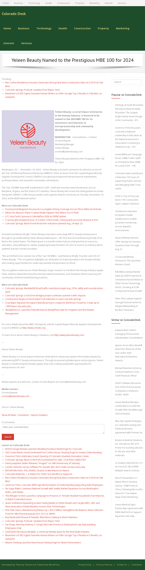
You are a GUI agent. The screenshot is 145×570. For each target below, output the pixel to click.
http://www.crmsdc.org (33, 327)
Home (6, 3)
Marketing (94, 3)
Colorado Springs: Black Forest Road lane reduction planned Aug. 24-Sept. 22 (44, 223)
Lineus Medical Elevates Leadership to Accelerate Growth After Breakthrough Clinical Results (128, 408)
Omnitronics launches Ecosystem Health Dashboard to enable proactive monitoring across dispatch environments (126, 221)
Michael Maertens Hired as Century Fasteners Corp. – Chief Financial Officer (128, 372)
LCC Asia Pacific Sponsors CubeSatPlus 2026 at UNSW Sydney (35, 216)
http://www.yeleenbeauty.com (69, 335)
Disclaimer (23, 415)
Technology (34, 3)
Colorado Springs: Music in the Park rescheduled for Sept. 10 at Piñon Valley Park (45, 459)
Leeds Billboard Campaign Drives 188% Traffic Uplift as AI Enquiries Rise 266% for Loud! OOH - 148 (128, 160)
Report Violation (39, 415)
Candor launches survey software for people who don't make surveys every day (45, 466)
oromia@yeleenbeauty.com (16, 396)
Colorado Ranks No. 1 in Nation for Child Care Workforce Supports (38, 474)
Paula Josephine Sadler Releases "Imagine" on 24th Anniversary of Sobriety (42, 463)
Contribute (137, 564)
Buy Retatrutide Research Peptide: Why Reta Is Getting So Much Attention (41, 517)
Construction (63, 3)
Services (122, 3)
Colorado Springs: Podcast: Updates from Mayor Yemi (32, 89)
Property (79, 3)
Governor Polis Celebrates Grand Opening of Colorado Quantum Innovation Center (47, 456)
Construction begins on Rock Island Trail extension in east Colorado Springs (43, 299)
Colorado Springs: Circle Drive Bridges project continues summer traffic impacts (45, 295)
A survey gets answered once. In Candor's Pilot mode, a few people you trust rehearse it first (51, 219)
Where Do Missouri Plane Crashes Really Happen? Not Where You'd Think (42, 212)
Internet (108, 3)
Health (48, 3)
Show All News (9, 415)
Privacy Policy (84, 564)
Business (18, 3)
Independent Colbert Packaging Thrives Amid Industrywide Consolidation (129, 334)
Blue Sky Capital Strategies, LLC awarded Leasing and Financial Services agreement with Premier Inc (129, 427)
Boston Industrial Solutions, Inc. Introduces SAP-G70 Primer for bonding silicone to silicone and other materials (129, 448)
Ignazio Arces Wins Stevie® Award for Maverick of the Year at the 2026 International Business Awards (128, 353)
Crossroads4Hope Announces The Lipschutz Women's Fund (127, 260)
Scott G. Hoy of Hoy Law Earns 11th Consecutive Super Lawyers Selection (127, 200)
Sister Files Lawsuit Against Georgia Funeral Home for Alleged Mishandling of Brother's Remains (128, 304)
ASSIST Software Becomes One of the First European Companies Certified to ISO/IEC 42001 (128, 389)
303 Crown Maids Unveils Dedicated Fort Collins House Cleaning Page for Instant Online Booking (53, 452)
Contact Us (122, 564)
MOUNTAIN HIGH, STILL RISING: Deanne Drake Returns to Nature (37, 470)
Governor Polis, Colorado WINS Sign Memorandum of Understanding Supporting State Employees (54, 484)
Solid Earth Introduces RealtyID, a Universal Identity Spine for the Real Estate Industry (47, 531)
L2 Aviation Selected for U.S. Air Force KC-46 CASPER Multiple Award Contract (129, 466)
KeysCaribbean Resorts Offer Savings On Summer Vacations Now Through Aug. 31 (128, 243)
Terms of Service (104, 564)
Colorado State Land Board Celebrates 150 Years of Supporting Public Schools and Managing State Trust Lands (129, 181)
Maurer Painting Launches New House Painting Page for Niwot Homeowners (43, 542)
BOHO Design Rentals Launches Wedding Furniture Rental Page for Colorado (43, 448)
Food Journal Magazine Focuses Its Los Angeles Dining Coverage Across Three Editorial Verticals (53, 209)
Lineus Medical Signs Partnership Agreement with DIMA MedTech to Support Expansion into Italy (129, 510)
